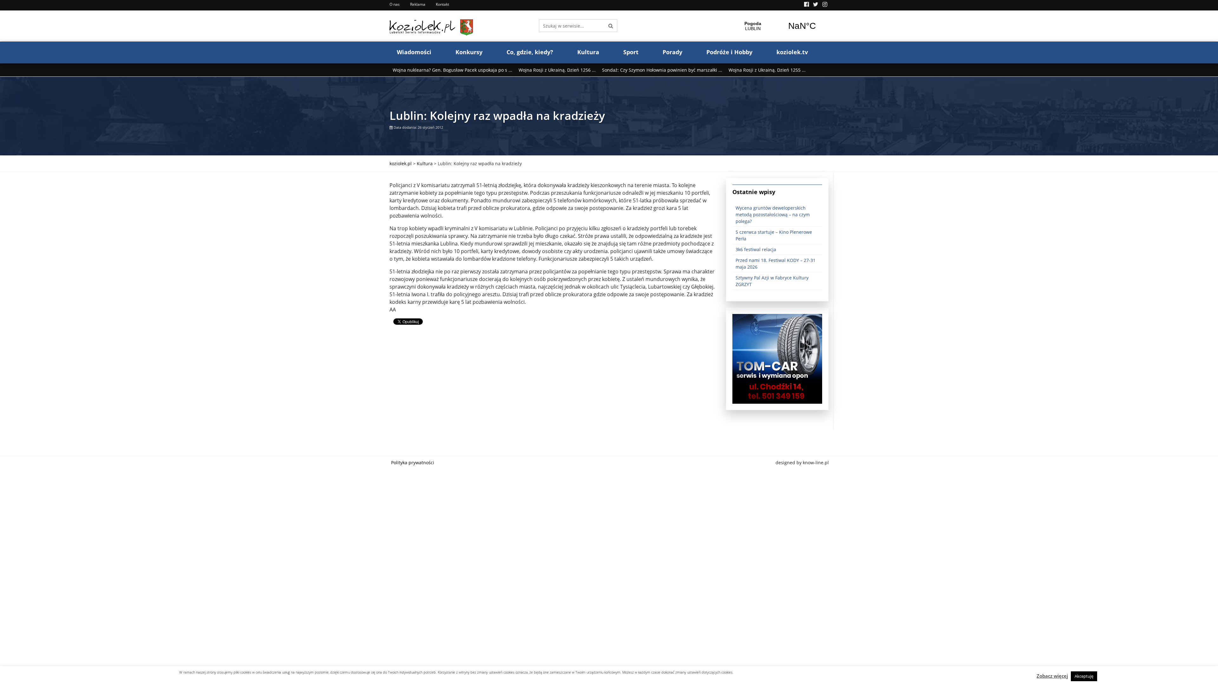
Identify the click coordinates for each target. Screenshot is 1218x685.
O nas (395, 4)
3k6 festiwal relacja (756, 249)
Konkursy (468, 52)
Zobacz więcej (1052, 676)
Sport (630, 52)
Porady (672, 52)
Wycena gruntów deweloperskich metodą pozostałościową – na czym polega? (773, 214)
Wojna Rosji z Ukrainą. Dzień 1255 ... (767, 70)
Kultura (588, 52)
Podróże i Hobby (729, 52)
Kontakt (442, 4)
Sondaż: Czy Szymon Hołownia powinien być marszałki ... (662, 70)
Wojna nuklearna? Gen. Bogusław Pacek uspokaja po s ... (452, 70)
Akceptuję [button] (1084, 676)
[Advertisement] (553, 386)
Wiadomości (414, 52)
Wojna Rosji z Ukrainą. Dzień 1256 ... (557, 70)
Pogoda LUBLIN (777, 26)
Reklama (417, 4)
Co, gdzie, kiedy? (530, 52)
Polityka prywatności (412, 463)
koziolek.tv (792, 52)
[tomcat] (777, 358)
